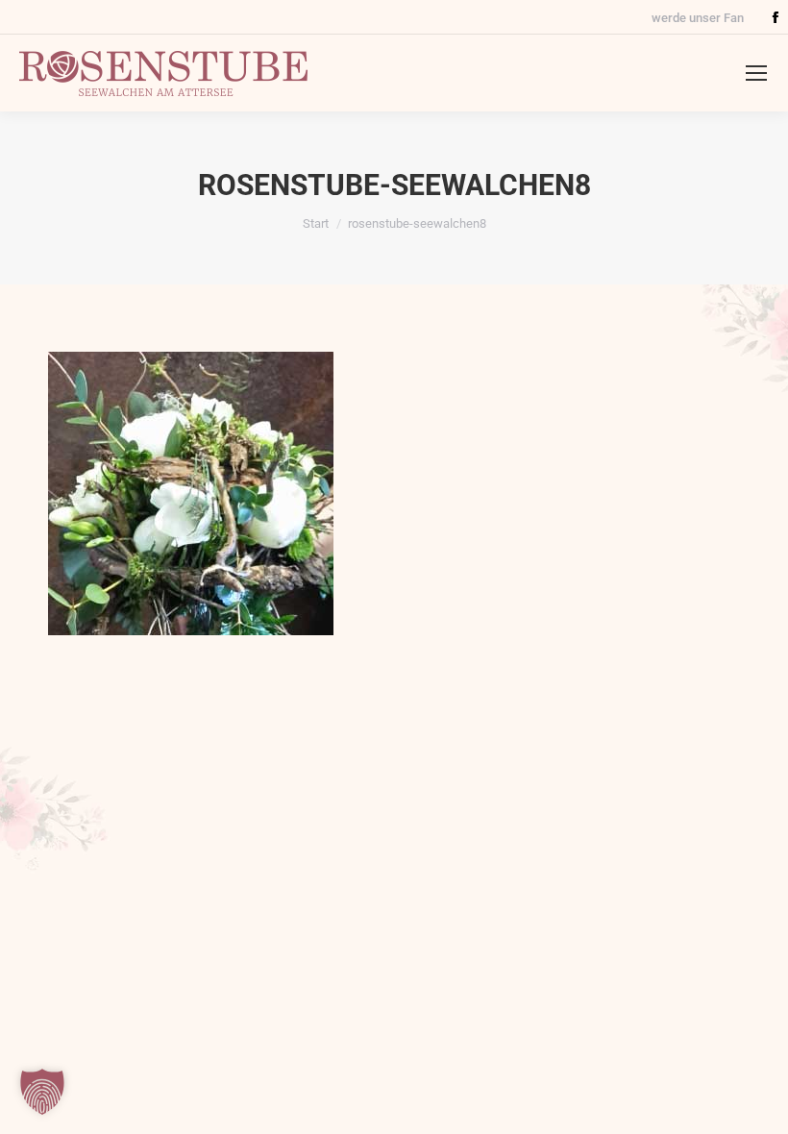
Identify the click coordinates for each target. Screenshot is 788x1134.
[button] (42, 1091)
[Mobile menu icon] (756, 73)
